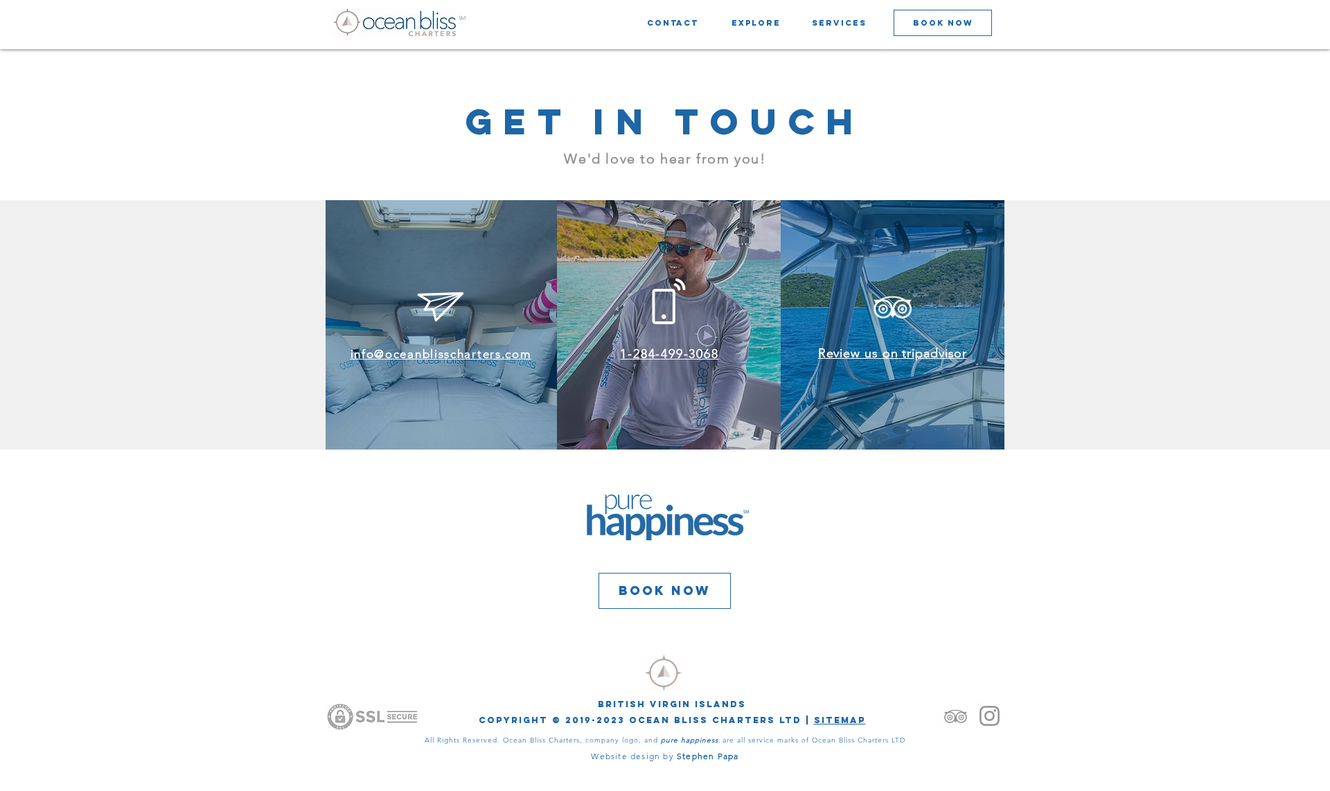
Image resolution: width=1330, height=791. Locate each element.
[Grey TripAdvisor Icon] (955, 715)
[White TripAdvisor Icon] (892, 307)
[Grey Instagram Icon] (989, 715)
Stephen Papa (707, 756)
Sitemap (840, 720)
